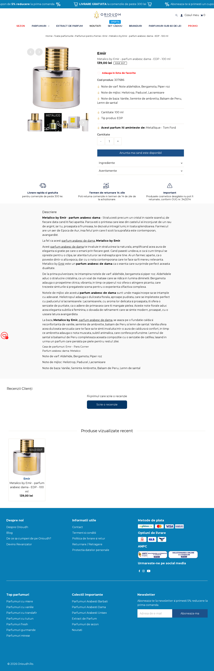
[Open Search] (176, 15)
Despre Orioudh (17, 527)
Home (49, 36)
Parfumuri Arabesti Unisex (89, 612)
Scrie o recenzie (107, 404)
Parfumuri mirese (18, 635)
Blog (9, 532)
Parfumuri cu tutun (19, 618)
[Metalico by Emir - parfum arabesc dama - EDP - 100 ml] (27, 457)
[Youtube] (148, 571)
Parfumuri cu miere (19, 601)
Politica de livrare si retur (88, 538)
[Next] (39, 52)
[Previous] (30, 52)
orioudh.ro (25, 663)
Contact (77, 527)
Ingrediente (107, 162)
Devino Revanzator (19, 544)
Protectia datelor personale (90, 550)
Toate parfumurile (63, 36)
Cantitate (103, 134)
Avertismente (108, 170)
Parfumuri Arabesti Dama (89, 607)
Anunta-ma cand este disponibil (141, 152)
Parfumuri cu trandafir (21, 612)
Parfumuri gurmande (21, 630)
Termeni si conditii (84, 532)
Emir (105, 36)
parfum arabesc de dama (78, 240)
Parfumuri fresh (17, 624)
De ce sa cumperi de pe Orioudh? (28, 538)
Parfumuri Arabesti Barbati (90, 601)
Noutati (77, 630)
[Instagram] (143, 571)
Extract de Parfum (84, 618)
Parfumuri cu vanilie (20, 607)
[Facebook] (139, 571)
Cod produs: (105, 79)
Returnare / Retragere (87, 544)
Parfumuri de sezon (85, 624)
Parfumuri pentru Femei (88, 36)
